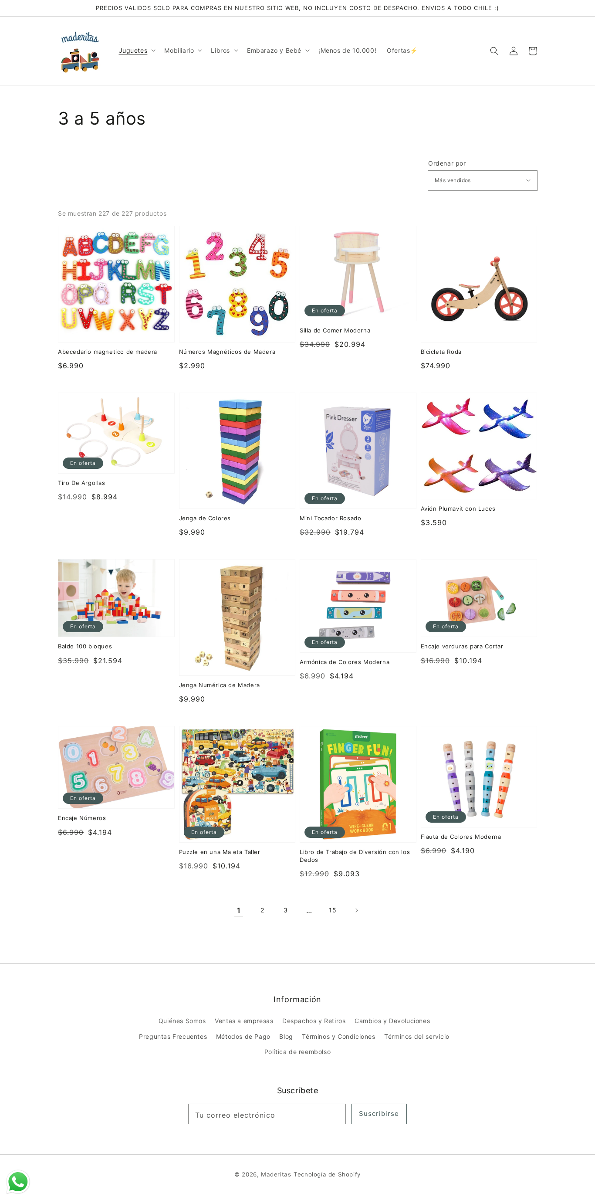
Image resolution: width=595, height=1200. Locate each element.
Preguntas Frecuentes (173, 1036)
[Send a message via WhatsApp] (18, 1182)
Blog (286, 1036)
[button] (494, 50)
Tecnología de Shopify (327, 1174)
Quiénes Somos (182, 1020)
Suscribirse (379, 1113)
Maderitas (276, 1174)
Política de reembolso (297, 1051)
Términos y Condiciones (338, 1036)
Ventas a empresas (244, 1020)
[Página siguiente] (356, 910)
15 (332, 910)
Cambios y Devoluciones (392, 1020)
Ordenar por (447, 163)
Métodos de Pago (243, 1036)
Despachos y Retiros (313, 1020)
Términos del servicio (417, 1036)
